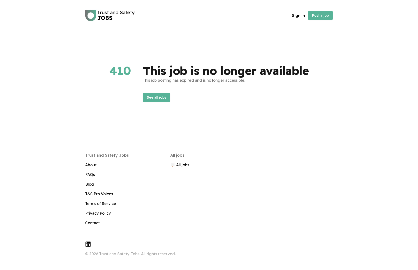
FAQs (90, 174)
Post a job (320, 15)
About (91, 164)
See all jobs (156, 97)
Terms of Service (100, 203)
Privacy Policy (98, 213)
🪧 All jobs (179, 164)
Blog (89, 184)
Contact (92, 222)
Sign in (298, 15)
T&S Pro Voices (99, 193)
